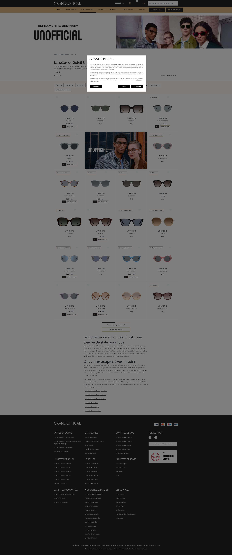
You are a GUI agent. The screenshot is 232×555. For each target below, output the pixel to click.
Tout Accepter (137, 86)
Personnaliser (96, 86)
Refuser (124, 86)
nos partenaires (117, 64)
